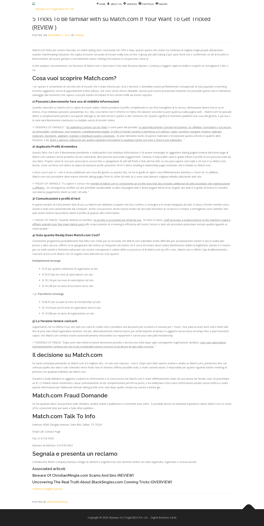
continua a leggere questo (47, 488)
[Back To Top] (248, 509)
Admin (79, 35)
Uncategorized (57, 501)
